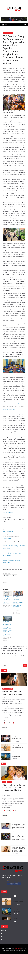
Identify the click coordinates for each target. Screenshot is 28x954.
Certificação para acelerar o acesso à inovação (18, 755)
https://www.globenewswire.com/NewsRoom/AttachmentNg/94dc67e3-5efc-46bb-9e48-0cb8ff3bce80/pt (14, 546)
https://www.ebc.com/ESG (9, 409)
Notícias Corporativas (7, 32)
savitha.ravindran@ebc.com (9, 523)
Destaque (9, 781)
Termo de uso (4, 933)
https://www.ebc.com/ (8, 512)
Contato (3, 939)
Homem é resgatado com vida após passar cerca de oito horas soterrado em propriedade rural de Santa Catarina (18, 838)
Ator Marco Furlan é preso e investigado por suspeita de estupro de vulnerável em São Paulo (18, 827)
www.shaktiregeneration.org (18, 402)
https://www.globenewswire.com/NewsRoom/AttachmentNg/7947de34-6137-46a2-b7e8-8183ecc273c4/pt (14, 553)
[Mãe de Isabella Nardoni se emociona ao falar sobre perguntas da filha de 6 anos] (14, 773)
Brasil (4, 781)
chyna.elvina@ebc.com (8, 531)
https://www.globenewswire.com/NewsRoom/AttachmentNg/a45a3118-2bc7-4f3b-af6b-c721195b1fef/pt (14, 560)
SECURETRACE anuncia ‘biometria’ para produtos (12, 692)
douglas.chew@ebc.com (8, 538)
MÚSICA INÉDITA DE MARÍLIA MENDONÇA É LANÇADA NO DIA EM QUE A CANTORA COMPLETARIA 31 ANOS (18, 849)
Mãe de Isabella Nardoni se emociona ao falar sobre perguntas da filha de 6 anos (13, 789)
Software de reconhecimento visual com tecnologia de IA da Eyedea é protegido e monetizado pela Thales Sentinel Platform (15, 648)
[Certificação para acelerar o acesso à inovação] (5, 756)
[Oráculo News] (3, 24)
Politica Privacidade (6, 930)
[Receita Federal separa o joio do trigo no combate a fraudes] (5, 739)
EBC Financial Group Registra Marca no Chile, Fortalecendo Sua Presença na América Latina (7, 600)
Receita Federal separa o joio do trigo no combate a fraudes (18, 738)
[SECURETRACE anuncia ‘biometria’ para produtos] (14, 679)
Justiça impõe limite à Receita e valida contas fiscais (17, 747)
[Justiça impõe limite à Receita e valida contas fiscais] (5, 748)
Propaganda (4, 936)
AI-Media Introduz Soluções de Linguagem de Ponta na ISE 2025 (13, 655)
